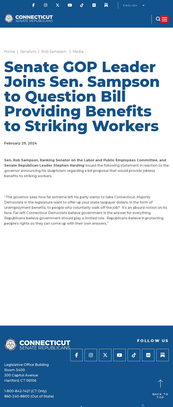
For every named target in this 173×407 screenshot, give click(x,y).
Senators (28, 52)
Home (9, 52)
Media (78, 52)
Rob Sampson (54, 52)
